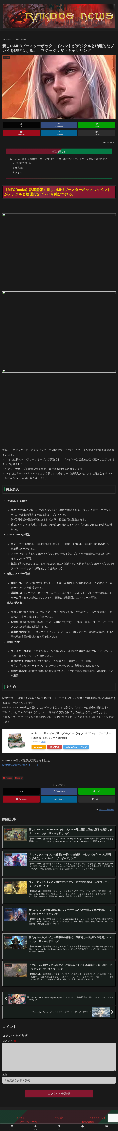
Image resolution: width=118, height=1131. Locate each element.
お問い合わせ (88, 1122)
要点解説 (19, 167)
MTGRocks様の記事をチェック (20, 765)
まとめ (18, 172)
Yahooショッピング (76, 747)
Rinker (43, 742)
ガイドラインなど (98, 1117)
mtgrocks (9, 778)
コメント (9, 1040)
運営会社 (20, 1117)
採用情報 (59, 1117)
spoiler (20, 778)
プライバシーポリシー (30, 1122)
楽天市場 (54, 747)
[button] (96, 133)
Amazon (38, 747)
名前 (4, 1074)
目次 (54, 151)
